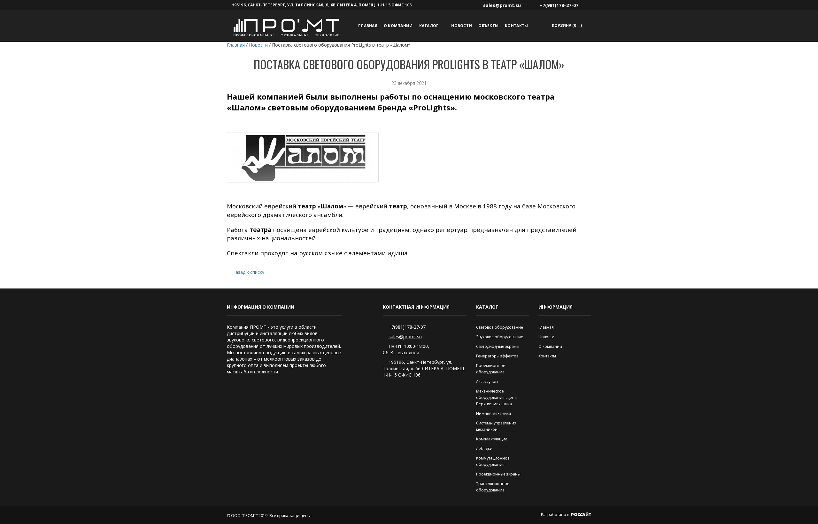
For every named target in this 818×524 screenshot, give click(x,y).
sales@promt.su (405, 336)
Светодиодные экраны (497, 346)
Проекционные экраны (498, 474)
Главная (367, 25)
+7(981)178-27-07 (407, 327)
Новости (461, 25)
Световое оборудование (499, 327)
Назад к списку (248, 272)
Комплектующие (491, 439)
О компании (398, 25)
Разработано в (555, 514)
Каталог (429, 25)
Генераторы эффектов (497, 356)
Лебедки (484, 448)
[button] (565, 25)
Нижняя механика (493, 413)
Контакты (516, 25)
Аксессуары (487, 381)
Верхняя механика (494, 404)
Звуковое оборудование (499, 337)
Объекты (488, 25)
